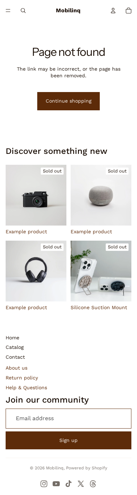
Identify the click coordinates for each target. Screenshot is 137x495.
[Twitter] (81, 484)
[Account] (113, 10)
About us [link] (16, 368)
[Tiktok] (68, 484)
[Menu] (8, 10)
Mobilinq (55, 467)
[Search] (23, 10)
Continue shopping (68, 101)
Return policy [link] (22, 377)
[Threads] (93, 484)
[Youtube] (56, 484)
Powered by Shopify (86, 467)
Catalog (15, 347)
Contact (15, 357)
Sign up (68, 440)
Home (12, 337)
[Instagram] (44, 484)
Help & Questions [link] (26, 387)
